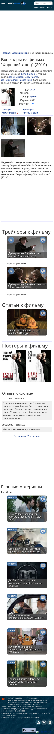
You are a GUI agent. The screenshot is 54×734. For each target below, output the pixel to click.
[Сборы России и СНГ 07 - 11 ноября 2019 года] (27, 322)
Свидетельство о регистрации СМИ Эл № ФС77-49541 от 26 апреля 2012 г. (26, 714)
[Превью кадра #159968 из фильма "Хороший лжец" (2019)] (39, 126)
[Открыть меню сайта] (3, 4)
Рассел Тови (25, 80)
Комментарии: (10, 112)
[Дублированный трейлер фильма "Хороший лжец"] (27, 278)
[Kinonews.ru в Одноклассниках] (50, 722)
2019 (32, 89)
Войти (49, 8)
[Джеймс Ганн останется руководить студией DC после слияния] (27, 575)
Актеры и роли (30, 112)
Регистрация (39, 8)
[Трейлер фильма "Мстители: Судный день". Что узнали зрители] (27, 674)
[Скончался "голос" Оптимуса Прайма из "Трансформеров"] (27, 541)
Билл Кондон (28, 74)
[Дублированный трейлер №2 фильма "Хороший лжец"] (27, 247)
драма (33, 96)
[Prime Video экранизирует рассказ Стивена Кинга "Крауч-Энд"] (27, 509)
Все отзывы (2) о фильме (27, 436)
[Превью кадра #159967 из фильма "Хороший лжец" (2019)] (13, 148)
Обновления (32, 698)
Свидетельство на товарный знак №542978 (20, 718)
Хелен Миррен (15, 77)
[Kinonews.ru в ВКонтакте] (44, 722)
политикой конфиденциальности (16, 709)
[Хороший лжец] (8, 98)
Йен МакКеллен (9, 80)
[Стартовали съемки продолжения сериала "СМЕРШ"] (27, 607)
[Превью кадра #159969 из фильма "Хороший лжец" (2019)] (13, 126)
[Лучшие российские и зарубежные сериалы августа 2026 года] (27, 641)
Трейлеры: (29, 109)
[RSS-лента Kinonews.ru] (38, 722)
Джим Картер (31, 77)
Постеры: (7, 109)
